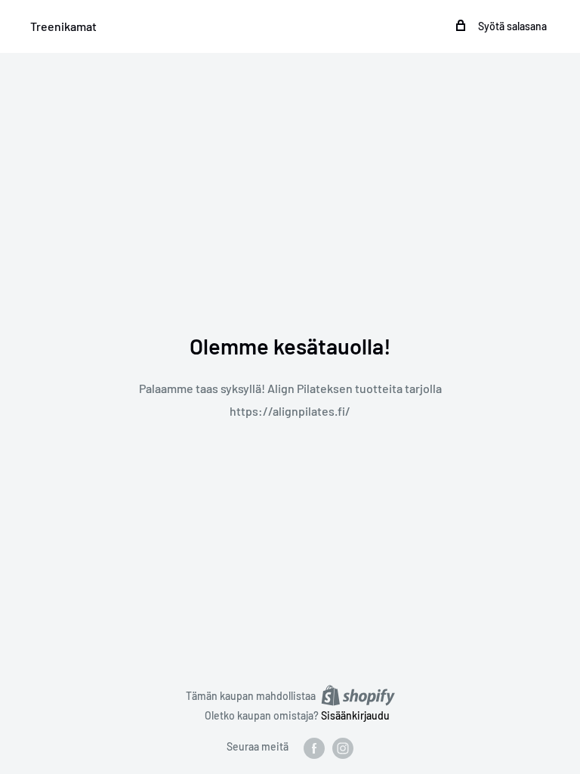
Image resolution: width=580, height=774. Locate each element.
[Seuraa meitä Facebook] (314, 747)
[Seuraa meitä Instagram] (342, 747)
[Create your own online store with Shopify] (358, 695)
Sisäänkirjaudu (355, 715)
